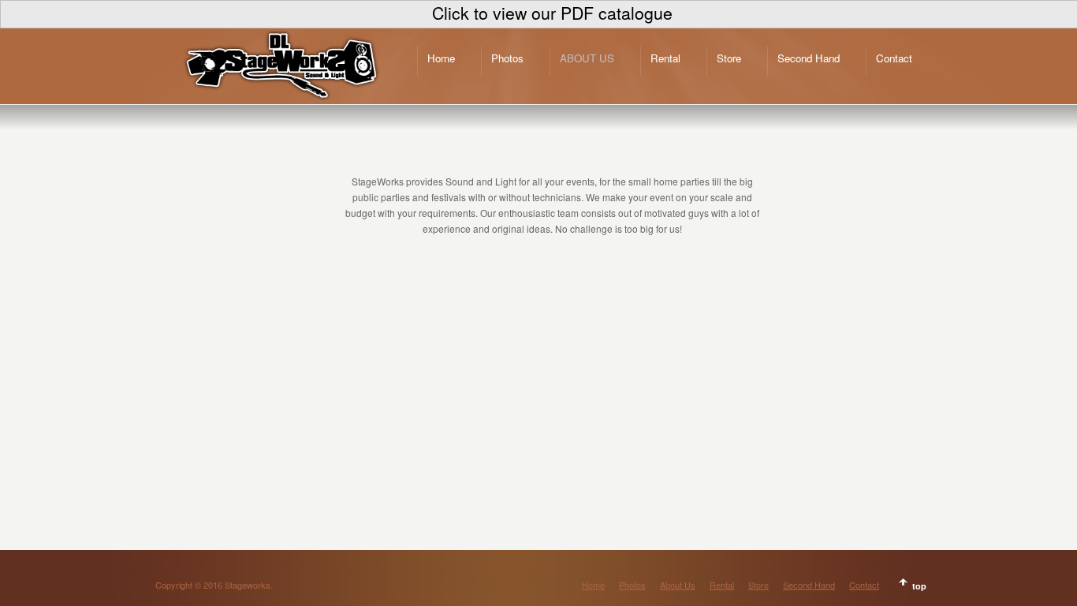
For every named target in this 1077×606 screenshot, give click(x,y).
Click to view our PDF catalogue (552, 12)
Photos (507, 57)
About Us (587, 57)
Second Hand (808, 57)
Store (729, 57)
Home (441, 57)
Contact (894, 57)
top (919, 586)
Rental (665, 57)
